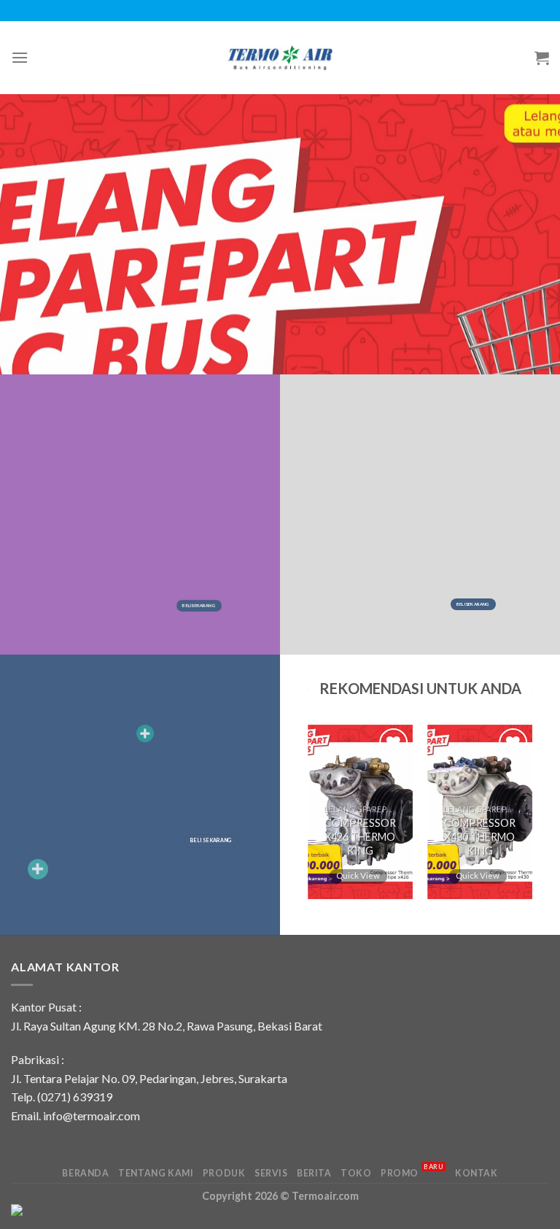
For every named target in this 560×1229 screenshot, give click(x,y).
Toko (356, 1173)
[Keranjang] (541, 58)
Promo (412, 1173)
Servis (271, 1173)
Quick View (359, 874)
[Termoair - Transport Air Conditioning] (280, 57)
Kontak (476, 1173)
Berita (314, 1173)
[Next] (508, 819)
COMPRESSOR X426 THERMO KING (360, 836)
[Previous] (332, 819)
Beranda (85, 1173)
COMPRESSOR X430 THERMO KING (480, 836)
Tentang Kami (155, 1173)
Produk (224, 1173)
